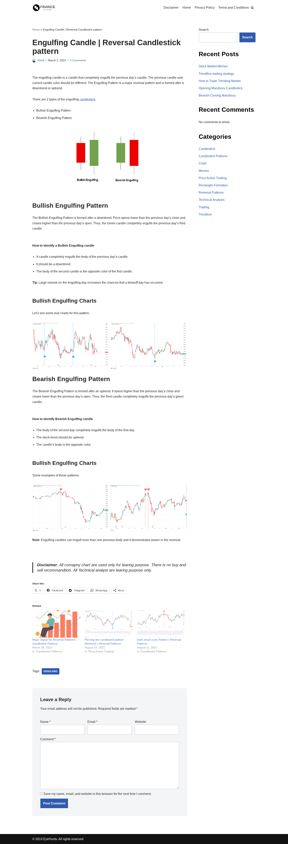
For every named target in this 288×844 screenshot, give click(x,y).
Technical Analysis (212, 199)
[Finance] (44, 8)
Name (45, 721)
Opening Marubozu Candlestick (221, 88)
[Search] (252, 7)
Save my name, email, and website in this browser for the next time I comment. (97, 793)
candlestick (87, 99)
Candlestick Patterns (213, 156)
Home (186, 7)
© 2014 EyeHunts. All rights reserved (57, 839)
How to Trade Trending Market (220, 81)
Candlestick (207, 149)
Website (140, 721)
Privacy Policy (205, 7)
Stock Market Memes (213, 66)
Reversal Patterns (211, 192)
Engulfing (50, 671)
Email (92, 721)
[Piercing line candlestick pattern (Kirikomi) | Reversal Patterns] (109, 624)
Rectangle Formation (213, 185)
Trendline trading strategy (216, 73)
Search (204, 29)
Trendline (205, 214)
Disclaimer (171, 7)
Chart (202, 163)
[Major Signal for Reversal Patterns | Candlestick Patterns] (56, 624)
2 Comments (78, 60)
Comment (48, 739)
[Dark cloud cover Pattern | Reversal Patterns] (161, 624)
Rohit (41, 60)
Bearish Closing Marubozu (217, 95)
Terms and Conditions (233, 7)
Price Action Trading (213, 178)
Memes (204, 170)
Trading (204, 207)
